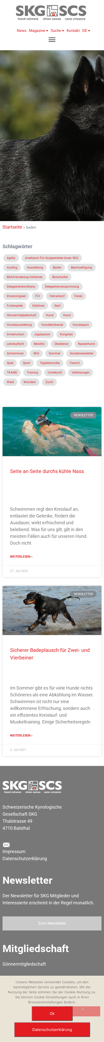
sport (26, 363)
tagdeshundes (50, 363)
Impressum (14, 851)
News (22, 30)
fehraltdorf (57, 296)
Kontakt (73, 30)
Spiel (10, 363)
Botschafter (60, 277)
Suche (56, 30)
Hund (50, 315)
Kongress (66, 334)
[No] (82, 1011)
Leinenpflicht (15, 344)
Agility (11, 258)
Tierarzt (74, 363)
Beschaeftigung (81, 267)
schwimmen (15, 353)
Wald (10, 382)
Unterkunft (55, 372)
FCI (37, 296)
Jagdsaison (42, 334)
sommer (54, 353)
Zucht (49, 382)
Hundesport (81, 325)
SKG (36, 353)
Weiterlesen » (21, 556)
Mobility (39, 344)
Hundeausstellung (19, 325)
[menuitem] (85, 30)
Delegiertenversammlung (62, 286)
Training (32, 372)
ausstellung (35, 267)
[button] (52, 39)
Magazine (37, 30)
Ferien (78, 296)
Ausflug (12, 267)
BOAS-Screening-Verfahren (25, 277)
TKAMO (12, 372)
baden (57, 267)
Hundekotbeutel (52, 325)
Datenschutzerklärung (25, 858)
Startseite (12, 227)
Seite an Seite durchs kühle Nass (47, 471)
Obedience (61, 344)
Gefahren (38, 305)
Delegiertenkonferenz (21, 286)
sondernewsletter (81, 353)
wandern (29, 382)
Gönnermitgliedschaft (21, 315)
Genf (57, 305)
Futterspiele (15, 305)
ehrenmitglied (16, 296)
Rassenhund (86, 344)
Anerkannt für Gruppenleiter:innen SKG (51, 258)
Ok (52, 1013)
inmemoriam (15, 334)
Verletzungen (81, 372)
